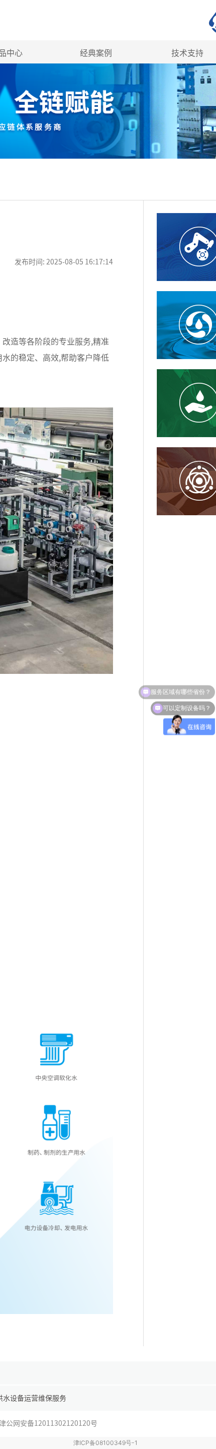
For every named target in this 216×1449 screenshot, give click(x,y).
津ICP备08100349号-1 (105, 1442)
